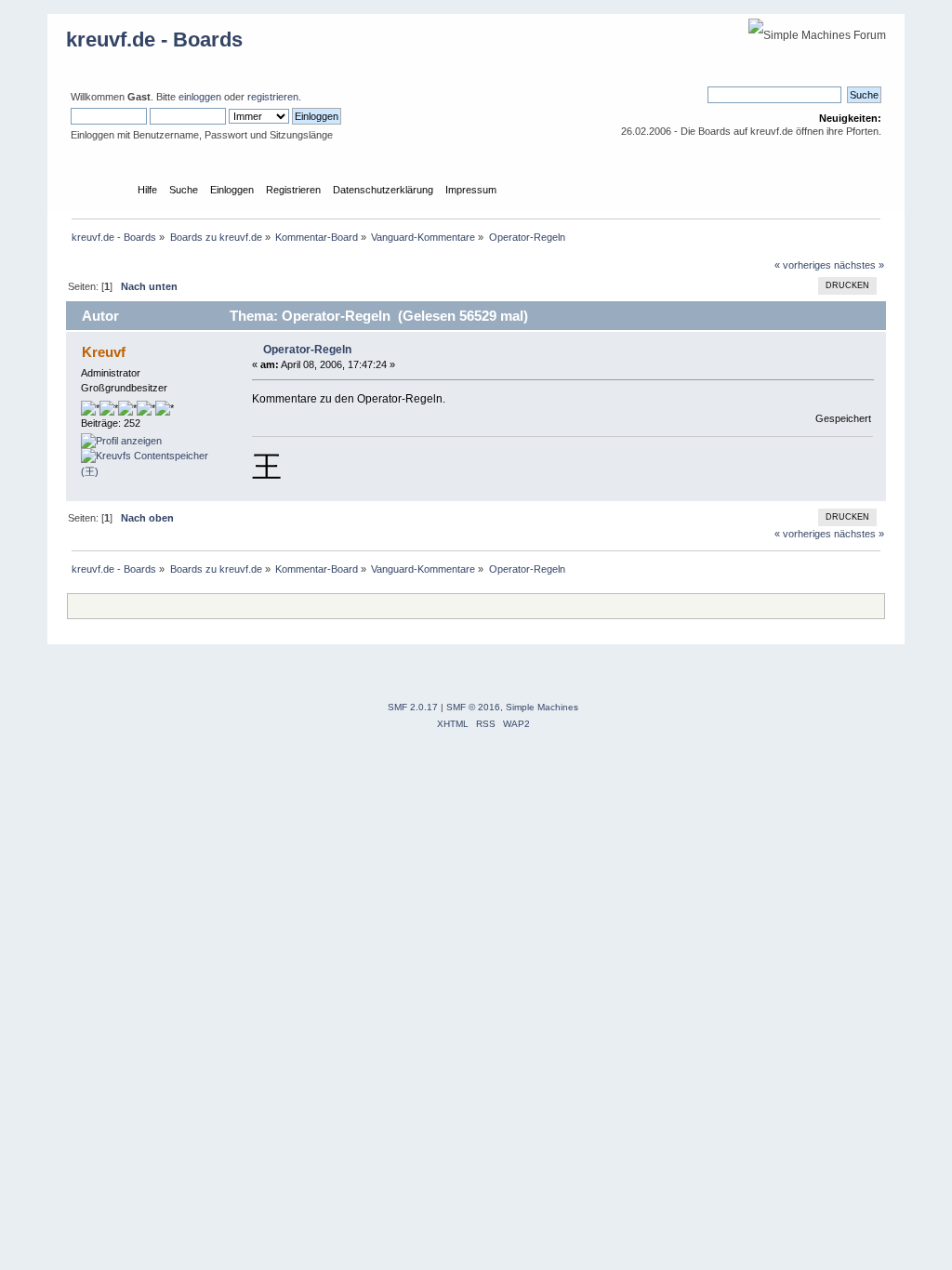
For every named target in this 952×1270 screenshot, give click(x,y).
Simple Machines (542, 707)
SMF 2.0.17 (413, 707)
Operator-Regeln (307, 349)
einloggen (199, 96)
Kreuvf (104, 352)
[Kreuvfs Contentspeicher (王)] (150, 471)
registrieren (272, 96)
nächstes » (859, 265)
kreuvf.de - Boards (154, 39)
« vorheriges (802, 265)
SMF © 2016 (473, 707)
